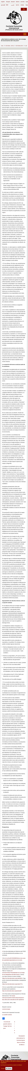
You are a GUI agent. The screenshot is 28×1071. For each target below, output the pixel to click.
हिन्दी (7, 5)
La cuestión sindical (7, 1014)
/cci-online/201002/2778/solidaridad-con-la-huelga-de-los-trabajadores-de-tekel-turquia (13, 972)
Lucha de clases (6, 1009)
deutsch (13, 1)
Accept (3, 1068)
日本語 (22, 5)
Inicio (2, 45)
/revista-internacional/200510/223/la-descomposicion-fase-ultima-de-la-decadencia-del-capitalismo (13, 997)
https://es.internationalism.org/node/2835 (12, 978)
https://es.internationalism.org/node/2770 (12, 984)
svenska (23, 1)
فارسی (12, 5)
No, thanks (9, 1068)
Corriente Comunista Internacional (14, 27)
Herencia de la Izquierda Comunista (11, 1012)
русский (3, 5)
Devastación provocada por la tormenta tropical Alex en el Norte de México (21, 1040)
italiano (17, 1)
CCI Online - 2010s (10, 45)
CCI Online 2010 (19, 45)
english (3, 1)
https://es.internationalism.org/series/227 (12, 991)
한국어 (17, 5)
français (8, 1)
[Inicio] (14, 17)
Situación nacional (6, 1007)
